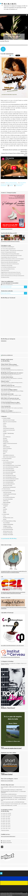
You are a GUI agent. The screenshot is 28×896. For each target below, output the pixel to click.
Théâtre (4, 512)
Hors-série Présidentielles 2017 (9, 480)
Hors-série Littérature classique (9, 475)
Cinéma (6, 182)
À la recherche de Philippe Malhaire (9, 389)
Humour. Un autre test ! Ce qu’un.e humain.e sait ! (11, 803)
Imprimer (11, 185)
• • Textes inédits (5, 514)
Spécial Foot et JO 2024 (7, 485)
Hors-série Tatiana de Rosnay (9, 483)
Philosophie (5, 440)
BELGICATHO (19, 789)
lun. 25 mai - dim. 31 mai (5, 825)
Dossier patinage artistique (8, 462)
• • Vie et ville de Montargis (7, 529)
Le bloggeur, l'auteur (7, 526)
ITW (4, 435)
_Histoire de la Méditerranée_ (7, 805)
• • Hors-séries (5, 460)
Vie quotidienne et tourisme (8, 455)
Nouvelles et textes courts (8, 517)
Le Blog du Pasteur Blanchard (20, 797)
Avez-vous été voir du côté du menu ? (8, 836)
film (19, 184)
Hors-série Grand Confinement (9, 472)
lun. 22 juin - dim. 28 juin (5, 818)
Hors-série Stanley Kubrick (8, 482)
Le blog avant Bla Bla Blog (8, 524)
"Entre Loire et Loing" (7, 492)
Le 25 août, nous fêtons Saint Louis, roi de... (9, 799)
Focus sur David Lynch (7, 463)
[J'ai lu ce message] (26, 892)
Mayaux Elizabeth (4, 786)
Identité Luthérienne (13, 794)
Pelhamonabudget (6, 502)
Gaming (4, 426)
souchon (2, 184)
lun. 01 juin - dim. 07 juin (5, 823)
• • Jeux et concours (6, 488)
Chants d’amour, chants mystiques (9, 364)
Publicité (4, 445)
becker (24, 182)
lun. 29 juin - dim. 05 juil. (5, 816)
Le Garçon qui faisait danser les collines (10, 402)
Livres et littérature (7, 436)
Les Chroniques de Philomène (9, 497)
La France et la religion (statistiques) (8, 789)
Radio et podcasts (6, 446)
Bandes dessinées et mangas (9, 419)
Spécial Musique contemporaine (9, 487)
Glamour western (5, 381)
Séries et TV (5, 450)
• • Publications (5, 504)
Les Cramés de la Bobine (8, 499)
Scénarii (4, 519)
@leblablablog (3, 340)
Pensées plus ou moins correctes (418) (8, 795)
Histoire (4, 431)
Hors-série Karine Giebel (8, 473)
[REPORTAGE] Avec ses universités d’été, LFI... (10, 791)
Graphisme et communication (9, 430)
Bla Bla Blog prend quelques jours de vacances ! (12, 372)
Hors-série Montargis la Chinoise (9, 477)
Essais (4, 515)
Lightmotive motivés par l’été (7, 385)
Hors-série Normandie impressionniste (10, 478)
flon (5, 184)
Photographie (5, 441)
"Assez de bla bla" (6, 522)
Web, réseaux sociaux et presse (9, 456)
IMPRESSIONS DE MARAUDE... (7, 797)
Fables (4, 507)
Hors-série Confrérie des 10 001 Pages (10, 467)
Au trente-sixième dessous (7, 377)
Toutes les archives (5, 830)
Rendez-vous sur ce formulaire (7, 780)
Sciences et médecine (7, 448)
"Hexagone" (5, 505)
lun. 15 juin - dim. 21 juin (5, 820)
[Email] (2, 847)
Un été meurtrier (7, 54)
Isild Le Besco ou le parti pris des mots (10, 398)
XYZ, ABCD (24, 803)
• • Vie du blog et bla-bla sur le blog (9, 520)
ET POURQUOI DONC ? (22, 795)
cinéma (22, 184)
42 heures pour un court (7, 531)
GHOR (15, 805)
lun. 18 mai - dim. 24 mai (5, 826)
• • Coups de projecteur (7, 458)
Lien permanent (19, 185)
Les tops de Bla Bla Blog (7, 527)
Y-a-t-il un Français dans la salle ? (7, 802)
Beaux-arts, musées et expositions (10, 421)
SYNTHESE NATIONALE (19, 802)
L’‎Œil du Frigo (5, 500)
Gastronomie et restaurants (8, 428)
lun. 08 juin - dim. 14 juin (5, 821)
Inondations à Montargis (8, 532)
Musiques (5, 438)
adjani (21, 182)
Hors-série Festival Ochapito (8, 470)
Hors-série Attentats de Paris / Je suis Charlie (12, 465)
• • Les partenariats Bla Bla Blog (8, 490)
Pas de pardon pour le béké (7, 394)
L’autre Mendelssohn (6, 406)
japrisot (8, 184)
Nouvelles (5, 509)
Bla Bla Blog (10, 4)
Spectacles (5, 451)
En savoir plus (9, 894)
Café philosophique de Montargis (9, 494)
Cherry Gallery (6, 495)
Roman (4, 510)
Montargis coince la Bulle (8, 534)
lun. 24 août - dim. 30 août (6, 813)
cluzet (11, 184)
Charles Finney (4, 794)
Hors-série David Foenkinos (8, 468)
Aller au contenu (4, 1)
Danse (4, 425)
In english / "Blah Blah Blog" (8, 433)
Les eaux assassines (5, 368)
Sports (4, 453)
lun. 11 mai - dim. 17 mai (5, 828)
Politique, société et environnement (10, 443)
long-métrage (15, 184)
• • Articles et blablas (12, 182)
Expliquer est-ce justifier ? (7, 410)
